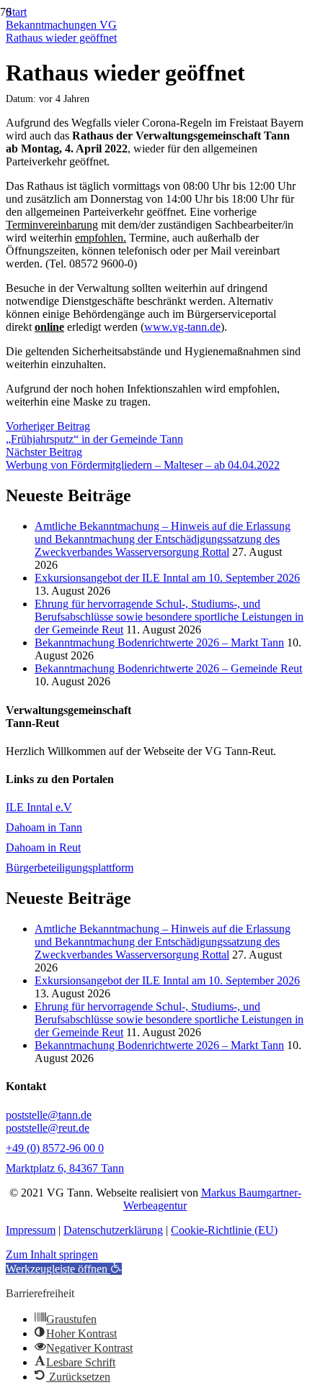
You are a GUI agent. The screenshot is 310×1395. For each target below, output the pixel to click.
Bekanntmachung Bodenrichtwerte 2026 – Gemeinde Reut (168, 668)
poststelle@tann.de (49, 1115)
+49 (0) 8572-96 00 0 (55, 1148)
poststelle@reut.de (47, 1128)
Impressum (31, 1230)
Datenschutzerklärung (113, 1230)
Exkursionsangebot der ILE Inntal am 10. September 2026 (167, 578)
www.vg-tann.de (182, 327)
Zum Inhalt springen (52, 1254)
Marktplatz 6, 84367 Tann (65, 1168)
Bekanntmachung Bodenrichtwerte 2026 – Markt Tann (159, 642)
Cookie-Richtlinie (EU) (224, 1230)
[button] (64, 1269)
